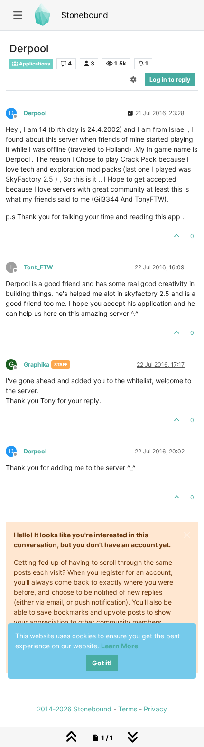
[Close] (187, 535)
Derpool (35, 113)
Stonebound (84, 15)
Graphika (36, 364)
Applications (34, 64)
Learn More (119, 646)
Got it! (102, 663)
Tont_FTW (38, 267)
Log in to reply (169, 79)
